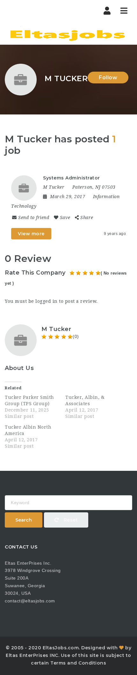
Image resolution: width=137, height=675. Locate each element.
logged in (46, 301)
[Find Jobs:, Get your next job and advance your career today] (68, 33)
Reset (70, 520)
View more (31, 234)
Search (23, 520)
